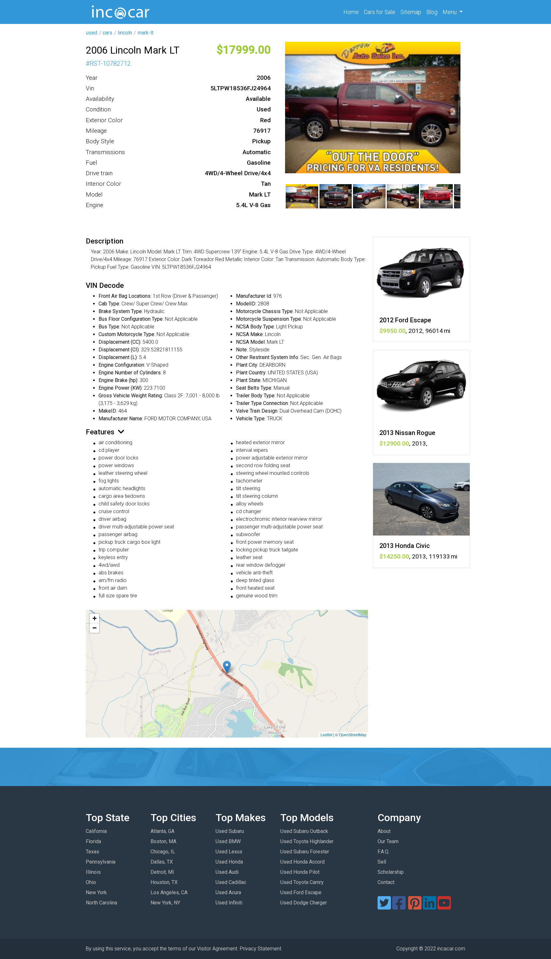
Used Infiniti (229, 903)
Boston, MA (163, 841)
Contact (386, 882)
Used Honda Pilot (300, 872)
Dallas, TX (162, 862)
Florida (93, 841)
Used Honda (229, 862)
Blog (431, 12)
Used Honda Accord (302, 862)
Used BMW (228, 841)
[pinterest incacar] (415, 907)
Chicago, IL (163, 852)
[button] (227, 667)
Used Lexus (229, 852)
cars (107, 33)
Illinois (93, 872)
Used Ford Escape (300, 892)
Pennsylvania (100, 862)
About (384, 831)
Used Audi (227, 872)
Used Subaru (230, 831)
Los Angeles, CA (169, 892)
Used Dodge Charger (303, 903)
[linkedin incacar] (429, 907)
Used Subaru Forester (304, 852)
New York (96, 892)
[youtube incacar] (444, 907)
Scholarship (391, 872)
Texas (92, 852)
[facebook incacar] (399, 907)
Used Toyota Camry (302, 882)
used (91, 33)
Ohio (91, 882)
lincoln (125, 33)
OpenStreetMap (352, 734)
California (96, 831)
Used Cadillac (231, 882)
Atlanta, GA (162, 831)
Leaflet (326, 734)
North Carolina (101, 903)
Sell (382, 862)
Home (352, 11)
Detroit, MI (162, 872)
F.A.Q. (383, 852)
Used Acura (228, 892)
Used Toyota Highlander (307, 841)
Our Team (388, 841)
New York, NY (165, 903)
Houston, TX (164, 882)
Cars (379, 12)
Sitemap (410, 12)
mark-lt (145, 33)
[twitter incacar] (384, 907)
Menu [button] (450, 12)
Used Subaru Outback (304, 831)
